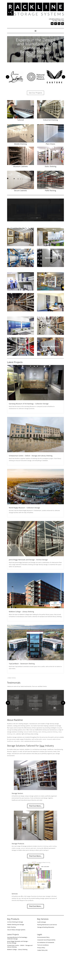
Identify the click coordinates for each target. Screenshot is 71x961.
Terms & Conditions (43, 945)
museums (49, 739)
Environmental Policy (43, 937)
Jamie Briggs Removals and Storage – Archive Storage (28, 560)
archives (57, 739)
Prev (7, 77)
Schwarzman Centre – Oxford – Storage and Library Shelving (30, 456)
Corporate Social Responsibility (46, 940)
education (17, 741)
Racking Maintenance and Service (47, 924)
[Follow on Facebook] (55, 23)
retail (22, 741)
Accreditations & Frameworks (45, 942)
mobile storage (16, 848)
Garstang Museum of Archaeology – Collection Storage (28, 404)
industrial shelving (42, 846)
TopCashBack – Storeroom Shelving (22, 664)
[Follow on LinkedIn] (52, 23)
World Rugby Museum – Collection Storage (24, 508)
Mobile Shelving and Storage (15, 924)
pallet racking (52, 846)
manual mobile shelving (30, 732)
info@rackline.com (56, 19)
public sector (42, 739)
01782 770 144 (58, 21)
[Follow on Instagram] (62, 23)
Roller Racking (11, 927)
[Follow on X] (59, 23)
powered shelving (52, 732)
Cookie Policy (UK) (42, 950)
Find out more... (35, 212)
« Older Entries (11, 678)
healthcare (10, 741)
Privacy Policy (41, 947)
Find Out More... (35, 806)
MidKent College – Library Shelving (21, 612)
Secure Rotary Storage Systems (16, 930)
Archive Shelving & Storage (15, 922)
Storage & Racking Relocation (45, 927)
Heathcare (35, 204)
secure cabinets (25, 848)
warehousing (37, 741)
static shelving (42, 732)
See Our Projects (35, 93)
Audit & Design (41, 922)
